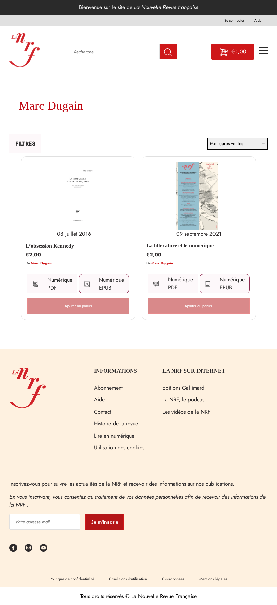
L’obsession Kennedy (50, 246)
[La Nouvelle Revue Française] (27, 406)
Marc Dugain (41, 263)
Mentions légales (213, 579)
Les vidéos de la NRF (186, 412)
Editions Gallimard (183, 388)
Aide (99, 399)
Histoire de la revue (116, 423)
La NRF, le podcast (184, 399)
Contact (102, 412)
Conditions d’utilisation (128, 579)
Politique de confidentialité (72, 579)
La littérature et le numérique (180, 245)
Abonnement (108, 388)
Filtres (25, 144)
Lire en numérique (114, 436)
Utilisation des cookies (119, 447)
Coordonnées (173, 579)
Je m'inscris (104, 522)
